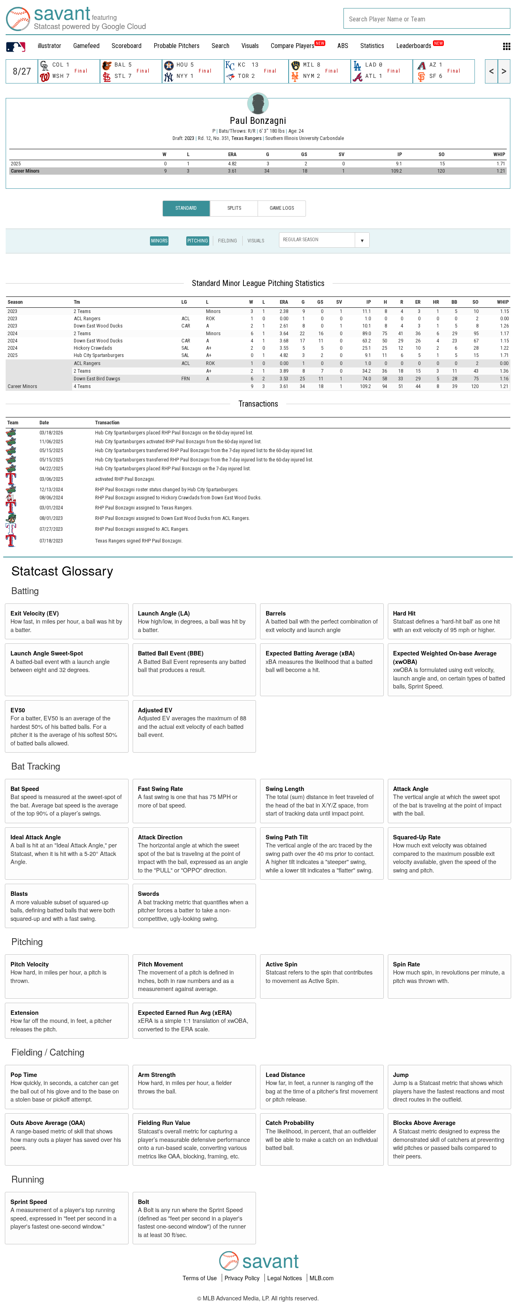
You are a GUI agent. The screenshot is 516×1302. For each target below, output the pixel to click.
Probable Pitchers (177, 46)
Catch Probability (290, 1122)
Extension (24, 1012)
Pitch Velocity (29, 964)
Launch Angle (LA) (164, 613)
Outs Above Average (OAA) (47, 1122)
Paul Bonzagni (258, 120)
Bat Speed (24, 789)
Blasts (19, 893)
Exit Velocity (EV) (34, 613)
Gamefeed (86, 46)
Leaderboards (419, 46)
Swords (148, 893)
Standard (186, 208)
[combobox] (426, 18)
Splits (234, 208)
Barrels (276, 613)
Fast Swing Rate (160, 789)
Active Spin (282, 964)
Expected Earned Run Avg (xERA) (185, 1012)
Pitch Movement (160, 964)
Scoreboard (126, 46)
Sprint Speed (28, 1202)
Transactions (258, 404)
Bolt (143, 1202)
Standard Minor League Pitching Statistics (258, 283)
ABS (342, 46)
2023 (189, 138)
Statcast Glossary (62, 570)
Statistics (372, 46)
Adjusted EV (155, 710)
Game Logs (282, 208)
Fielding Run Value (164, 1122)
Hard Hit (404, 613)
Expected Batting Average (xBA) (310, 653)
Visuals (250, 46)
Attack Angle (411, 789)
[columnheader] (39, 301)
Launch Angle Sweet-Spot (46, 653)
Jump (401, 1074)
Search (220, 46)
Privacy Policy (243, 1278)
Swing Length (285, 789)
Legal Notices (285, 1278)
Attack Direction (160, 837)
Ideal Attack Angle (35, 837)
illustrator (49, 46)
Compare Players (292, 46)
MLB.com (322, 1278)
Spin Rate (406, 964)
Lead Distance (285, 1074)
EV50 (17, 710)
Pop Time (23, 1074)
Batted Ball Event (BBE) (171, 653)
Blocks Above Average (424, 1122)
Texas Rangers (247, 138)
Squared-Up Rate (417, 837)
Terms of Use (200, 1278)
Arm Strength (157, 1074)
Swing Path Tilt (287, 837)
